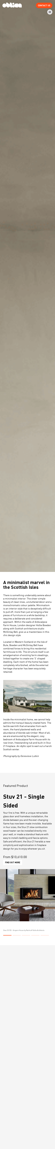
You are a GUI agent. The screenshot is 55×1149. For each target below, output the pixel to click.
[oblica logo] (12, 5)
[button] (7, 935)
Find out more (12, 862)
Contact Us (44, 5)
